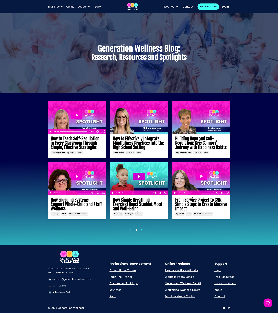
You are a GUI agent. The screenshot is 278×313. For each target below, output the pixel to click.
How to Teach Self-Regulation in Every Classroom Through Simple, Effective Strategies (75, 143)
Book (98, 6)
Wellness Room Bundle (179, 277)
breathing (118, 214)
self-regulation (58, 152)
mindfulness (119, 152)
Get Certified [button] (208, 6)
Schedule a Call (61, 292)
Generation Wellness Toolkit (183, 283)
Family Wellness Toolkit (180, 296)
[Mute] (92, 131)
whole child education (78, 214)
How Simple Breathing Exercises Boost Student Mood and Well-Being (137, 204)
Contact (187, 6)
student (138, 214)
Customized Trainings (123, 283)
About (218, 290)
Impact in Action (225, 283)
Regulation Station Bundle (181, 270)
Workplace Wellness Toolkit (182, 290)
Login (225, 6)
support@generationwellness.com (72, 279)
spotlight (71, 152)
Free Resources (224, 277)
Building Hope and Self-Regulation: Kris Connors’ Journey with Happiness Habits (201, 143)
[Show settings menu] (97, 131)
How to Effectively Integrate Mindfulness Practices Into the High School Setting (138, 143)
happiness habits (183, 152)
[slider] (74, 131)
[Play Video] (50, 131)
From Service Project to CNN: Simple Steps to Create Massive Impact (201, 204)
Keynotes (115, 290)
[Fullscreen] (103, 131)
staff (80, 152)
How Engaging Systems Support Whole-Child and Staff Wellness (76, 204)
